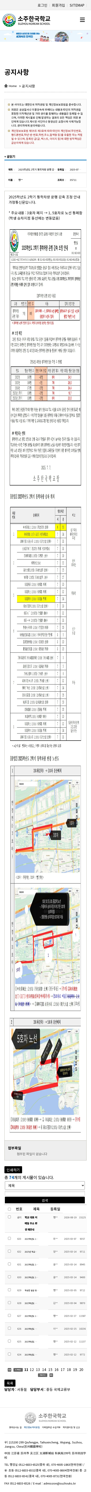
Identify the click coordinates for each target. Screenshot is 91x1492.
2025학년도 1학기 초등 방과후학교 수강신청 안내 (32, 1277)
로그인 (42, 5)
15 (50, 1369)
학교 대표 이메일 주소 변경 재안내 (31, 1223)
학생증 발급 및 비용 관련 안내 (32, 1290)
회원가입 (58, 5)
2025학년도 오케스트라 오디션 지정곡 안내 (32, 1303)
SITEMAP (77, 5)
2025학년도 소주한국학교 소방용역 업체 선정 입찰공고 (32, 1354)
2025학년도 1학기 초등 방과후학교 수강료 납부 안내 (32, 1264)
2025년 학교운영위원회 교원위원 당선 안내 (32, 1251)
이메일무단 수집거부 (51, 1427)
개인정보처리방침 (32, 1427)
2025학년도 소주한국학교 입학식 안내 (32, 1328)
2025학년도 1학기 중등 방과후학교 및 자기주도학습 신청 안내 (32, 1239)
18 (69, 1369)
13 (38, 1369)
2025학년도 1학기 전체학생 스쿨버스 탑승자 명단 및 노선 (32, 1316)
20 (81, 1369)
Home (13, 86)
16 (57, 1369)
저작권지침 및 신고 (71, 1427)
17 (63, 1369)
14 (44, 1369)
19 (75, 1369)
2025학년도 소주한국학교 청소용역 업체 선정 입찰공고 (32, 1341)
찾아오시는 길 (15, 1427)
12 (32, 1369)
